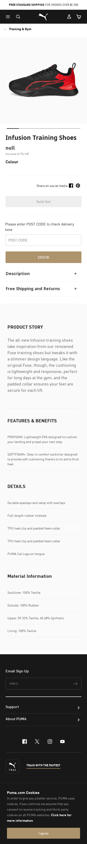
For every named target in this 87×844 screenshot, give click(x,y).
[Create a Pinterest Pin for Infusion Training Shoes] (77, 185)
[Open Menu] (9, 16)
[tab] (12, 128)
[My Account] (69, 16)
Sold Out (43, 201)
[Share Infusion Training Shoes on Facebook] (71, 185)
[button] (9, 16)
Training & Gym (20, 29)
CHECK (43, 257)
